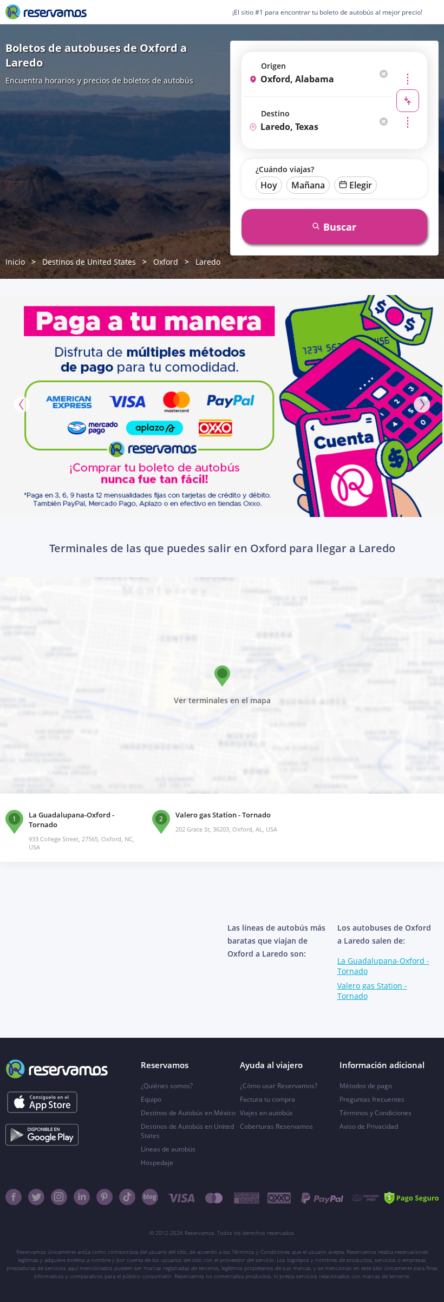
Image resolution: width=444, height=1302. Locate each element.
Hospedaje (157, 1162)
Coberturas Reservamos (276, 1126)
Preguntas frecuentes (371, 1099)
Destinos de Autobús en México (188, 1112)
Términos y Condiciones (375, 1112)
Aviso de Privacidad (368, 1126)
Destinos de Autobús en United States (187, 1131)
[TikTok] (127, 1197)
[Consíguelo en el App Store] (42, 1102)
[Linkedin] (82, 1197)
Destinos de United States (89, 262)
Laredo (207, 262)
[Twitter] (36, 1197)
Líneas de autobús (168, 1149)
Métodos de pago (365, 1085)
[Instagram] (59, 1197)
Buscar (339, 226)
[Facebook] (13, 1197)
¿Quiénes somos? (167, 1085)
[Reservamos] (46, 11)
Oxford (165, 262)
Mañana (308, 185)
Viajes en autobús (266, 1112)
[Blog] (150, 1197)
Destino (275, 113)
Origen (273, 66)
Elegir (360, 185)
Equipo (151, 1099)
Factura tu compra (267, 1099)
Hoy (268, 185)
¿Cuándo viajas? (285, 169)
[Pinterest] (104, 1197)
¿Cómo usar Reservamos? (278, 1085)
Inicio (15, 262)
